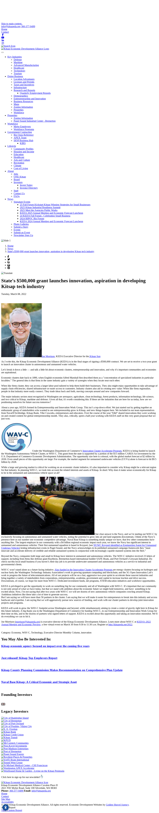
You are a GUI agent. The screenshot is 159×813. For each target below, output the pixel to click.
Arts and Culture (22, 160)
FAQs (17, 196)
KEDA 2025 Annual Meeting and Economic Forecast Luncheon (51, 213)
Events (17, 229)
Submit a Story (21, 227)
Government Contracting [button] (19, 132)
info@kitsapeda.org (10, 26)
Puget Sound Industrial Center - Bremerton (35, 121)
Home (4, 29)
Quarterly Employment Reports (35, 93)
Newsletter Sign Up (23, 235)
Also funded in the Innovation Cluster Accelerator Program (84, 569)
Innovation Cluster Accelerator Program (102, 450)
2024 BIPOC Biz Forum (32, 218)
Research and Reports (24, 90)
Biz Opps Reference (24, 135)
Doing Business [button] (15, 76)
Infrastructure (20, 87)
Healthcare (19, 68)
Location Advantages (24, 79)
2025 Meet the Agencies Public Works (38, 210)
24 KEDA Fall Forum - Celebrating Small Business (45, 215)
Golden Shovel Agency (117, 804)
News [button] (10, 199)
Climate (17, 165)
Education (19, 154)
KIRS (23, 143)
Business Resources (23, 101)
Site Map (5, 799)
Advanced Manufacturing (26, 65)
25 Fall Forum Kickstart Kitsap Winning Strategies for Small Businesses (55, 204)
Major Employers (22, 126)
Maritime (18, 62)
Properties (18, 109)
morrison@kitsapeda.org (28, 621)
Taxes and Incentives (24, 84)
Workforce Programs (24, 129)
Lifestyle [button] (11, 146)
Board (17, 179)
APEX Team (20, 137)
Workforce (19, 112)
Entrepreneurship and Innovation (30, 98)
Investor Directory (29, 188)
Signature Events (22, 201)
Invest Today (26, 185)
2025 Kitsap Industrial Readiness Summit (40, 207)
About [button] (10, 171)
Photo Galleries (21, 224)
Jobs (16, 174)
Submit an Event (22, 232)
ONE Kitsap (20, 176)
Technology (19, 70)
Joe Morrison (48, 356)
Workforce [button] (12, 123)
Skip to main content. (12, 23)
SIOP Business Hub (23, 140)
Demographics (21, 96)
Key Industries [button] (14, 56)
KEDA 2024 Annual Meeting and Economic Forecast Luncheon (51, 221)
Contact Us (19, 193)
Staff (16, 190)
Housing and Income (24, 151)
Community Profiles (23, 149)
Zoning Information (23, 107)
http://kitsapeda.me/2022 (120, 624)
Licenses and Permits (24, 82)
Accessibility (7, 802)
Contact (5, 32)
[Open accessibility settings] (5, 807)
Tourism (18, 73)
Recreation (19, 162)
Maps (16, 104)
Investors (18, 182)
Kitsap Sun (94, 356)
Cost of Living (21, 168)
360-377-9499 (28, 26)
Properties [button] (12, 115)
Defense (18, 59)
